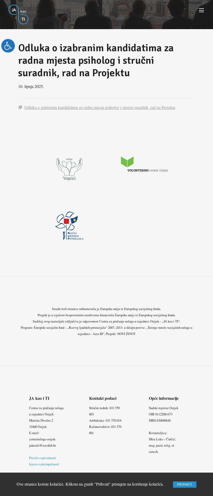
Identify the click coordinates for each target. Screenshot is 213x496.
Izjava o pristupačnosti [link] (44, 464)
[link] (8, 46)
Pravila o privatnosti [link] (42, 457)
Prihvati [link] (184, 484)
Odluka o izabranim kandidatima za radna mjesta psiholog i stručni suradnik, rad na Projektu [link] (99, 107)
